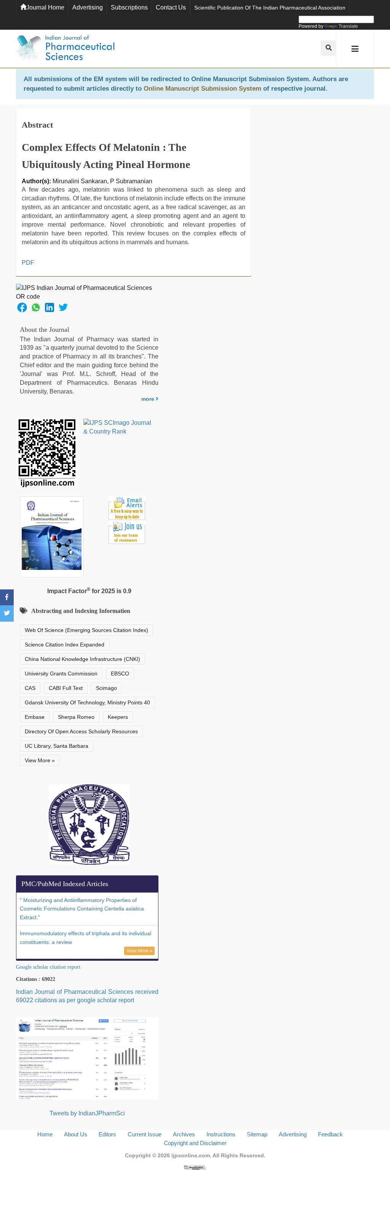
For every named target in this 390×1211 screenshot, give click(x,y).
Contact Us (171, 7)
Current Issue (144, 1134)
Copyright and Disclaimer (195, 1143)
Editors (107, 1134)
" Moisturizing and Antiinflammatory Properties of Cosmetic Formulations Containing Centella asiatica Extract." (82, 909)
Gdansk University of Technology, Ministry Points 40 (87, 702)
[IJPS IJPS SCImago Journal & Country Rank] (117, 427)
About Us (75, 1134)
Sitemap (257, 1134)
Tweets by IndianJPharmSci (87, 1113)
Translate (348, 26)
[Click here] (195, 1167)
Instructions (220, 1134)
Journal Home (45, 7)
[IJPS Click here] (87, 1058)
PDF (28, 262)
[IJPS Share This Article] (22, 307)
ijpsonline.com (190, 1155)
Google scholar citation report (48, 967)
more (148, 399)
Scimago (106, 688)
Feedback (330, 1134)
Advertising (87, 7)
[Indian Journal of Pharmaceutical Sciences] (65, 48)
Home (45, 1134)
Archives (184, 1134)
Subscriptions (129, 7)
